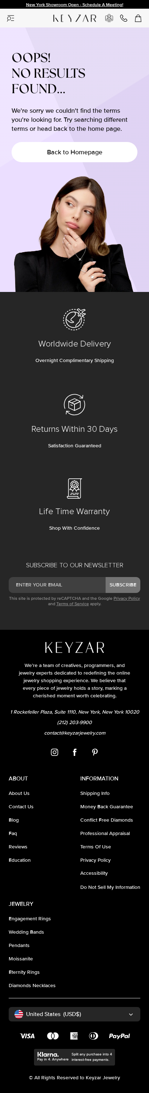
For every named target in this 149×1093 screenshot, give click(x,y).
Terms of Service (72, 604)
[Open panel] (11, 18)
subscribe (123, 585)
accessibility (94, 873)
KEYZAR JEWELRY (68, 15)
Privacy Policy (127, 598)
